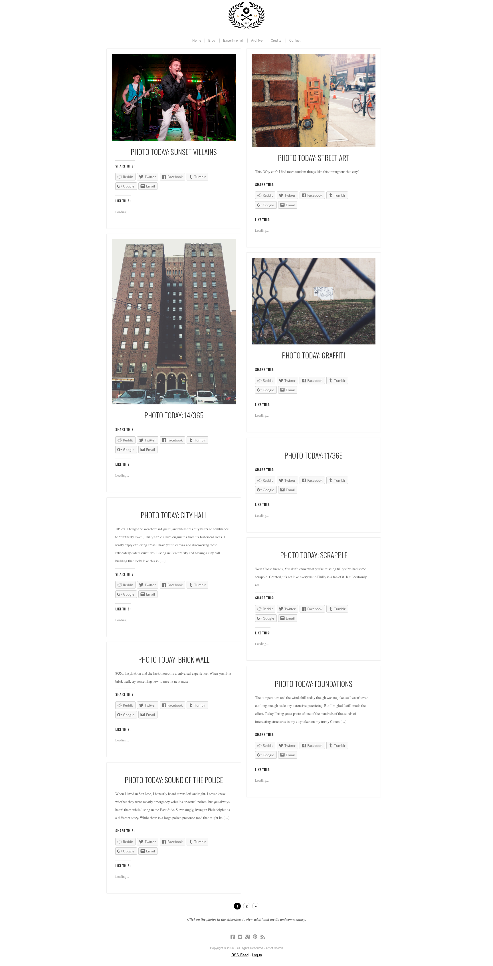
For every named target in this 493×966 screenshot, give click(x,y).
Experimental (233, 41)
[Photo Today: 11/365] (313, 444)
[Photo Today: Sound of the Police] (174, 768)
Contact (294, 41)
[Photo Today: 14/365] (174, 321)
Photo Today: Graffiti (313, 355)
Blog (211, 41)
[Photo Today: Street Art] (313, 100)
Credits (276, 41)
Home (196, 41)
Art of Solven (246, 16)
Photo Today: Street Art (313, 157)
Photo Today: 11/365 (313, 455)
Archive (256, 41)
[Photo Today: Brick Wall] (174, 648)
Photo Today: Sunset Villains (174, 151)
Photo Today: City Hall (174, 514)
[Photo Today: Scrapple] (313, 543)
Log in (257, 954)
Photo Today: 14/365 (173, 415)
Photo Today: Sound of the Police (174, 779)
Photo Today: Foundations (313, 683)
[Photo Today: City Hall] (174, 503)
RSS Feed (239, 954)
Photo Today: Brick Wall (173, 659)
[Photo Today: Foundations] (313, 672)
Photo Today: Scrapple (313, 554)
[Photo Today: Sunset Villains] (174, 97)
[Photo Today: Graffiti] (313, 301)
